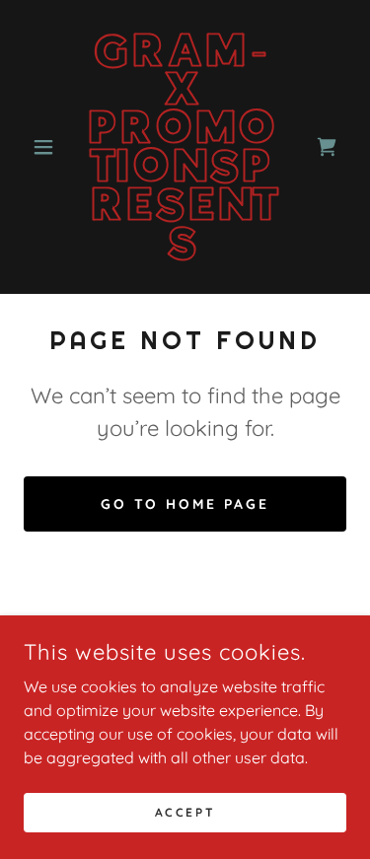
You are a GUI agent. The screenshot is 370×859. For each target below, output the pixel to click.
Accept (185, 812)
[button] (48, 147)
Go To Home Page (185, 504)
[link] (185, 147)
